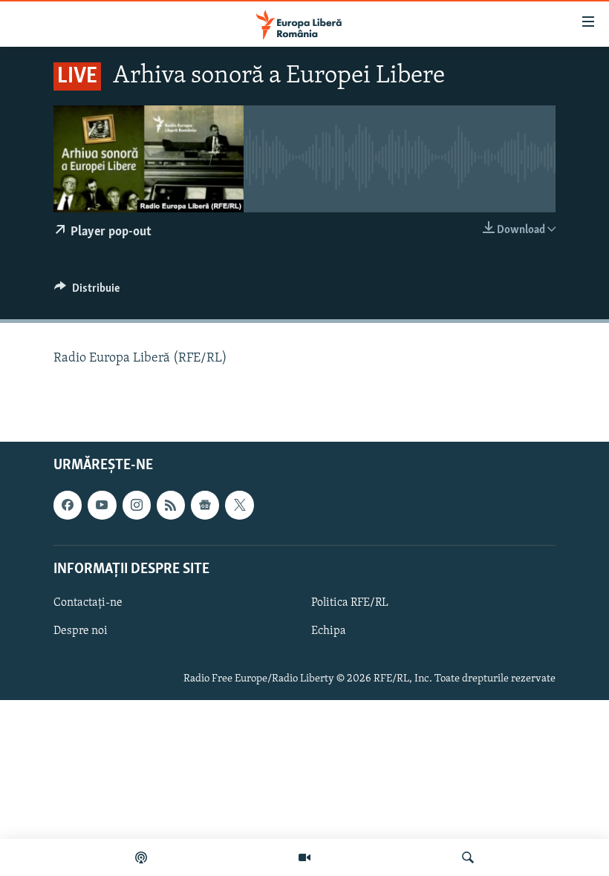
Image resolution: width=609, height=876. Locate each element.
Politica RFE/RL (349, 602)
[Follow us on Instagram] (137, 505)
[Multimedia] (304, 857)
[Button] (87, 292)
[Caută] (468, 857)
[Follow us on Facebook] (67, 505)
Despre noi (80, 631)
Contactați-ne (88, 602)
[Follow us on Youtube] (102, 505)
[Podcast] (141, 857)
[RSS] (171, 505)
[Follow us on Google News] (205, 505)
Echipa (328, 631)
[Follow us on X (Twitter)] (239, 505)
